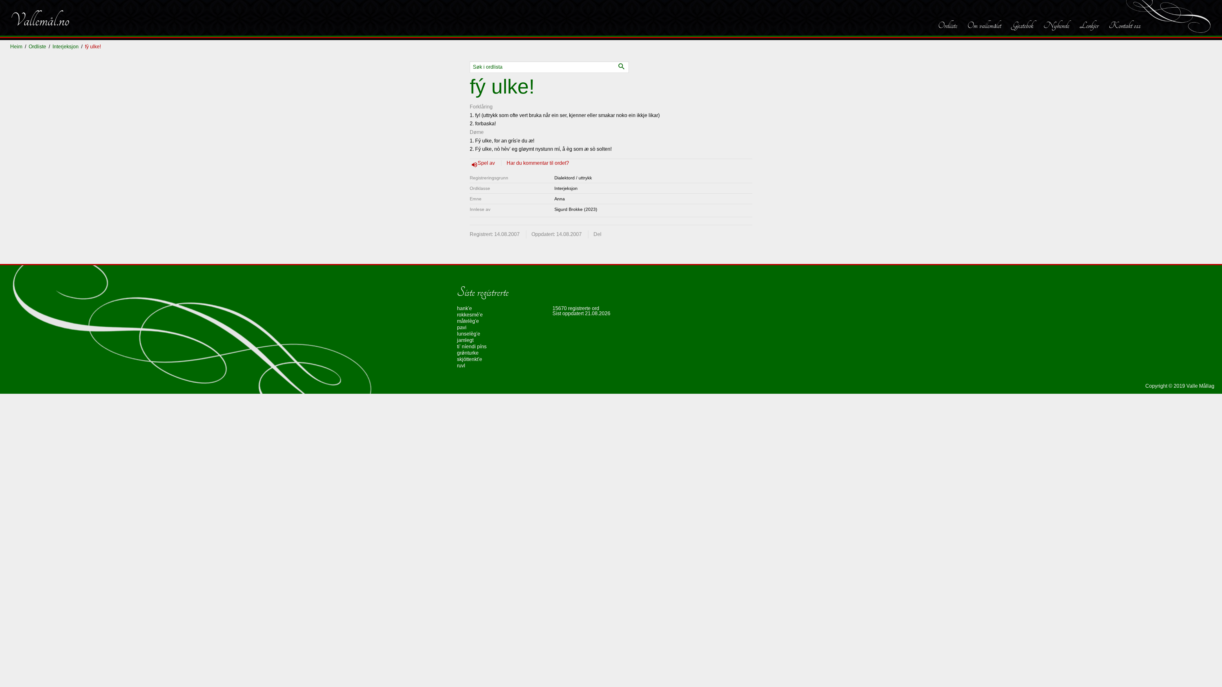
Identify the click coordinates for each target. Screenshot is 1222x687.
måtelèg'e (468, 321)
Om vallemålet (984, 25)
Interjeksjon (66, 46)
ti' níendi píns (472, 346)
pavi (462, 327)
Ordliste (947, 25)
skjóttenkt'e (469, 359)
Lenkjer (1089, 25)
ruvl (461, 365)
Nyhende (1056, 25)
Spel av (487, 163)
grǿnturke (468, 353)
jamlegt (465, 340)
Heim (16, 46)
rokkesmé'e (470, 314)
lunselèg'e (468, 334)
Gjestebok (1022, 25)
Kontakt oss (1125, 25)
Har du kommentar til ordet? (538, 163)
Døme (477, 132)
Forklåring (481, 106)
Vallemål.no (39, 20)
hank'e (464, 308)
